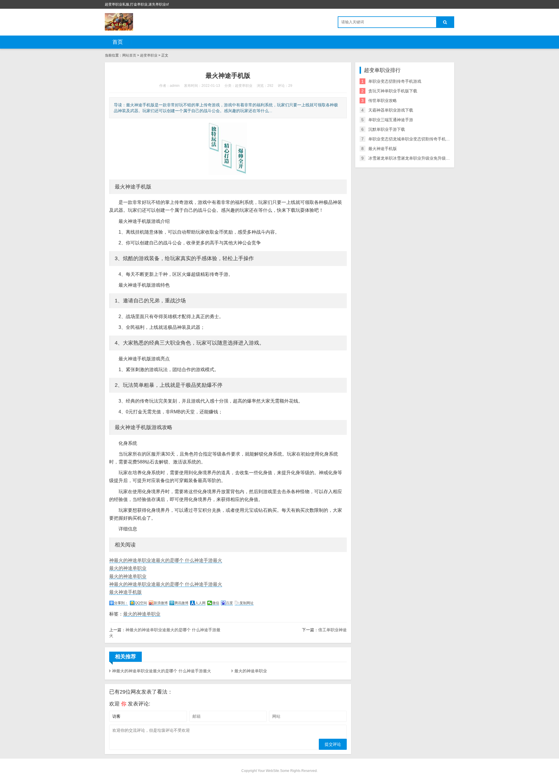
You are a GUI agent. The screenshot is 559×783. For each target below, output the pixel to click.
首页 (117, 42)
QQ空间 (141, 603)
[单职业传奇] (119, 22)
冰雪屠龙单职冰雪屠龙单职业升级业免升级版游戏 (413, 158)
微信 (215, 603)
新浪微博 (161, 603)
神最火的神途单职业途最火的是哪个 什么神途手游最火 (165, 560)
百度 (229, 603)
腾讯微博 (181, 603)
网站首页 (129, 55)
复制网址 (247, 603)
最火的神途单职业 (127, 568)
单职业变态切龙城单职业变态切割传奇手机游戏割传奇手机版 (423, 139)
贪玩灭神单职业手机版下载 (392, 91)
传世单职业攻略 (382, 100)
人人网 (200, 603)
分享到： (121, 603)
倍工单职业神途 (332, 629)
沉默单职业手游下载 (386, 129)
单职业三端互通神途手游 (390, 119)
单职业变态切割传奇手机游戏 (394, 81)
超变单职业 (149, 55)
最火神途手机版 (125, 592)
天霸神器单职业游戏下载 (390, 110)
